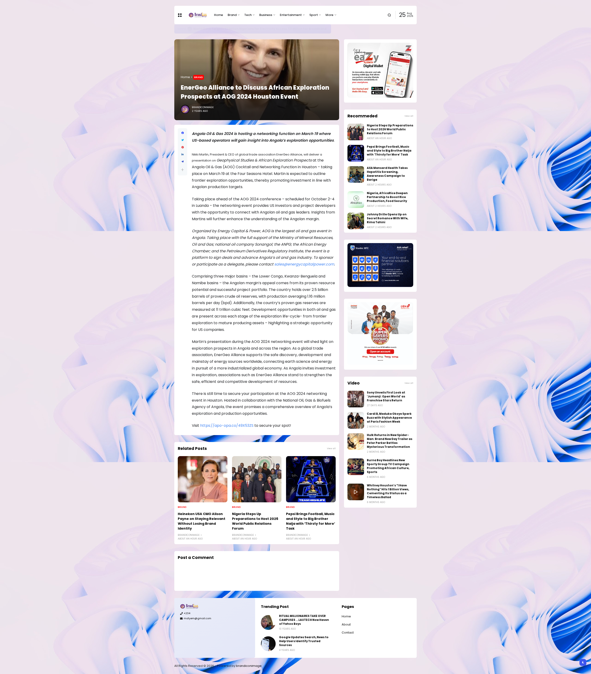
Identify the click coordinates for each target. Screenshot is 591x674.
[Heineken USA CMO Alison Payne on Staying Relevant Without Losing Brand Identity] (202, 479)
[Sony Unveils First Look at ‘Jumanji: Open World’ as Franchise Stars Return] (355, 399)
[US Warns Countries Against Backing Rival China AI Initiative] (187, 29)
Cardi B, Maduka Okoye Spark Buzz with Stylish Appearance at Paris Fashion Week (389, 418)
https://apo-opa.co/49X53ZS (226, 425)
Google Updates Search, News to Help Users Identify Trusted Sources (304, 641)
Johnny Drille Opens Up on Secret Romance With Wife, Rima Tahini (387, 218)
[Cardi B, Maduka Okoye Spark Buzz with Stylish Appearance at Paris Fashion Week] (355, 420)
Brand (232, 15)
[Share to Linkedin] (182, 154)
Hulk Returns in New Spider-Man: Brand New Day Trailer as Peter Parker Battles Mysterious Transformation (389, 441)
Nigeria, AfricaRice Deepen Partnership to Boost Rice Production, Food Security (387, 197)
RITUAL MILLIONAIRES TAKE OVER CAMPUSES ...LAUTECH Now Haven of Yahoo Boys (304, 620)
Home (218, 15)
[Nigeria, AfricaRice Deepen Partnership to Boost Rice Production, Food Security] (355, 199)
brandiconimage (249, 666)
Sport (313, 15)
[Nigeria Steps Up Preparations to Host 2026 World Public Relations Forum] (257, 479)
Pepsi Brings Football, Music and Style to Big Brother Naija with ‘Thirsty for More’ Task (310, 521)
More (329, 15)
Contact (348, 632)
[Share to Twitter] (182, 140)
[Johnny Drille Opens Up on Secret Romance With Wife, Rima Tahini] (355, 221)
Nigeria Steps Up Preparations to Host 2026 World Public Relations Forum (255, 521)
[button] (182, 170)
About (346, 624)
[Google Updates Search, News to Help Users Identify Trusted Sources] (268, 643)
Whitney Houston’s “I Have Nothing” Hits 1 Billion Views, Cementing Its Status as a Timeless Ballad (388, 491)
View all (331, 448)
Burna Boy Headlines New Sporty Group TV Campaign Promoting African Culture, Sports (388, 466)
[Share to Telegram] (182, 161)
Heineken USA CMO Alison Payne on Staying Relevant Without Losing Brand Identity (201, 521)
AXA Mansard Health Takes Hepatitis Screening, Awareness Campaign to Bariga (387, 174)
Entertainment (291, 15)
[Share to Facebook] (182, 133)
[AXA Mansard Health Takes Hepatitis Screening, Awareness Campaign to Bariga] (355, 174)
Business (265, 15)
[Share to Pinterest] (182, 147)
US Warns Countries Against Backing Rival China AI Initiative (237, 29)
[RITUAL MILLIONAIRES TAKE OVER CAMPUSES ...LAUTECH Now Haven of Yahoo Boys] (268, 622)
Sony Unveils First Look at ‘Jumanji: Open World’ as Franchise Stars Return (386, 396)
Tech (248, 15)
